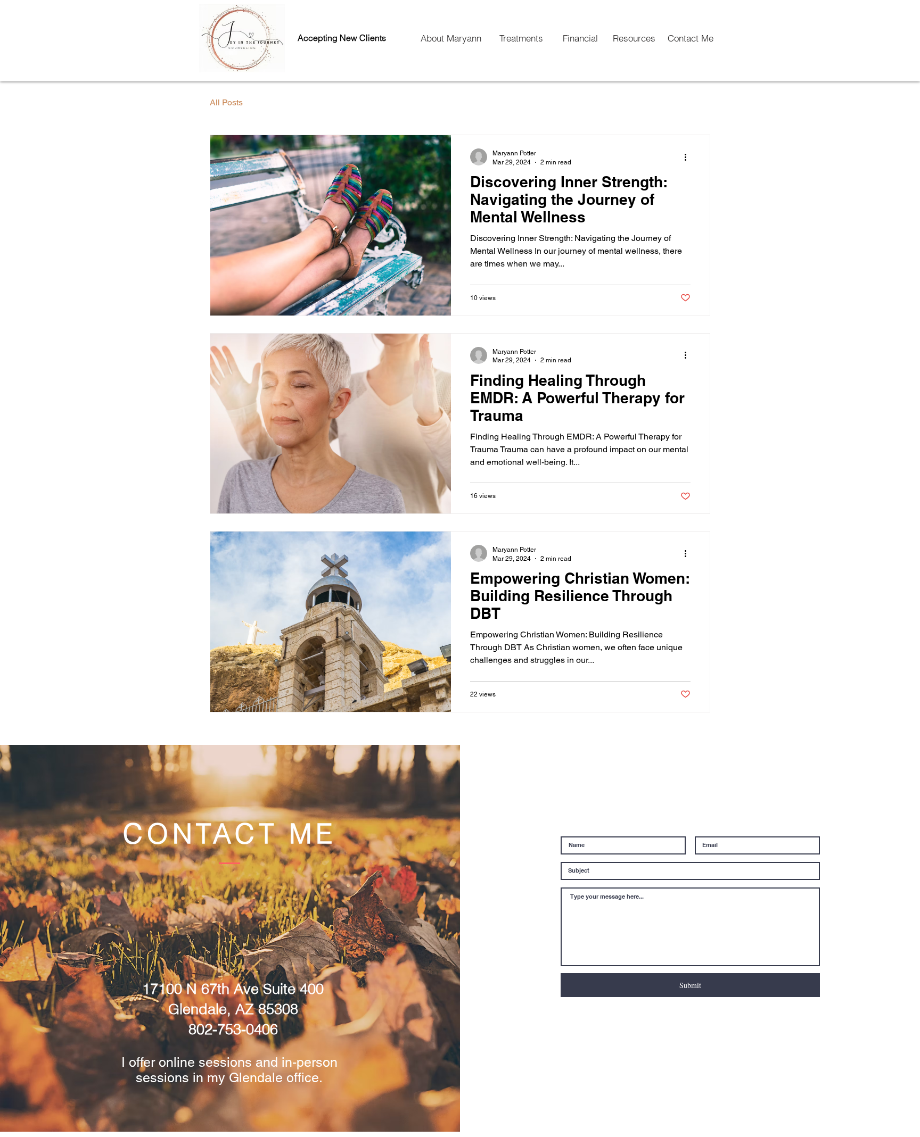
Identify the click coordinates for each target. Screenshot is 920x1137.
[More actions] (689, 157)
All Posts (226, 102)
